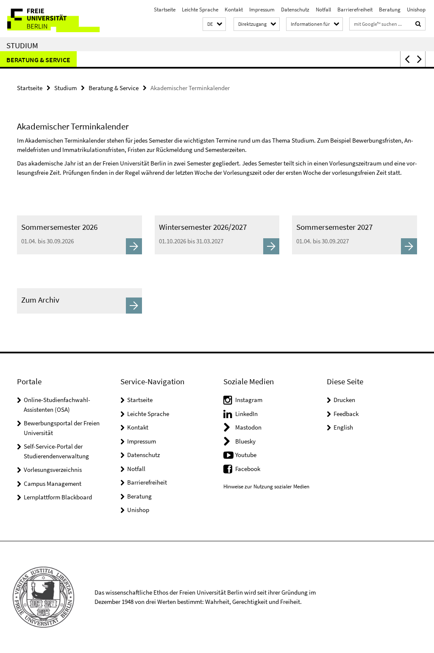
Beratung (390, 9)
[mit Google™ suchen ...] (418, 24)
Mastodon (248, 427)
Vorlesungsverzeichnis (53, 470)
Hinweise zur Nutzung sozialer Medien (266, 486)
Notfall (323, 9)
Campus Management (52, 483)
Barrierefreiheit (355, 9)
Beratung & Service (38, 59)
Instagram (248, 400)
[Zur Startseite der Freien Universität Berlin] (56, 18)
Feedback (346, 414)
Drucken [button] (344, 400)
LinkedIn (246, 414)
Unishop (416, 9)
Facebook (247, 469)
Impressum (262, 9)
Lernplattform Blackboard (58, 497)
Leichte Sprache (200, 9)
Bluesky (245, 441)
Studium (22, 45)
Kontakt (234, 9)
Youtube (245, 455)
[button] (214, 24)
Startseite (164, 9)
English (343, 427)
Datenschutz (295, 9)
